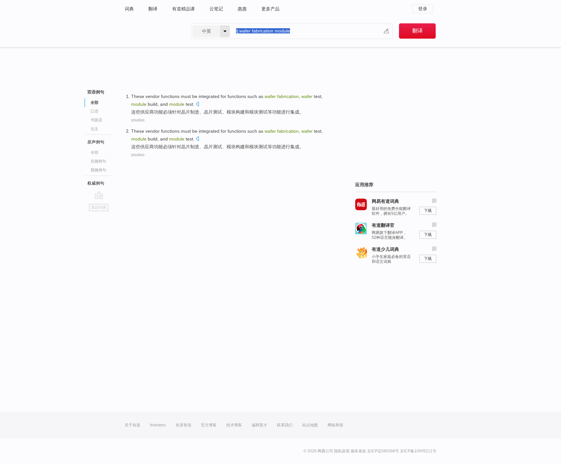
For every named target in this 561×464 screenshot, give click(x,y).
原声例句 (95, 142)
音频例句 (98, 161)
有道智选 (183, 425)
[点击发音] (197, 104)
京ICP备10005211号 (418, 451)
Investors (158, 425)
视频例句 (98, 170)
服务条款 (358, 451)
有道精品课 (183, 8)
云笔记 (216, 8)
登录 (422, 8)
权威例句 (95, 183)
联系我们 (285, 425)
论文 (94, 129)
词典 (129, 8)
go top (99, 195)
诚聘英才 (259, 425)
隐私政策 (342, 451)
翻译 (152, 8)
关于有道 (132, 425)
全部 (94, 152)
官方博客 (209, 425)
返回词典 (98, 207)
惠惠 (242, 8)
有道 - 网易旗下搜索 (151, 31)
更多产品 (270, 8)
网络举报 (335, 425)
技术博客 (234, 425)
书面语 (96, 120)
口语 (94, 111)
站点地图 (310, 425)
